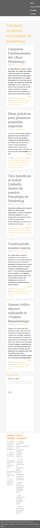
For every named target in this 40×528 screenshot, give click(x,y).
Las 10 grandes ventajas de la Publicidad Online (20, 500)
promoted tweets (11, 366)
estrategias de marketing (20, 97)
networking (26, 232)
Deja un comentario (16, 104)
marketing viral (11, 162)
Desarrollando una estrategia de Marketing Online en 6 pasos (20, 489)
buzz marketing (14, 100)
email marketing (16, 160)
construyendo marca (15, 291)
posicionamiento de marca (13, 293)
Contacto (33, 14)
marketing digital (15, 364)
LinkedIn (25, 230)
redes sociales (22, 102)
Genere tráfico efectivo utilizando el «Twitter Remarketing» (19, 313)
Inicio (32, 3)
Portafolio (33, 10)
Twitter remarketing (20, 366)
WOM (26, 102)
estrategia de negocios (17, 230)
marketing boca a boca (25, 160)
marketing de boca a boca (24, 100)
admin (24, 64)
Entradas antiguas (12, 375)
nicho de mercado (15, 164)
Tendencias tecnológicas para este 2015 (11, 454)
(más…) (29, 96)
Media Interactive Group (13, 102)
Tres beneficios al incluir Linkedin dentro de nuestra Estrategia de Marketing (19, 188)
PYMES (21, 164)
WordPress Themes (30, 518)
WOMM (10, 104)
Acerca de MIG (35, 7)
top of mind (22, 293)
